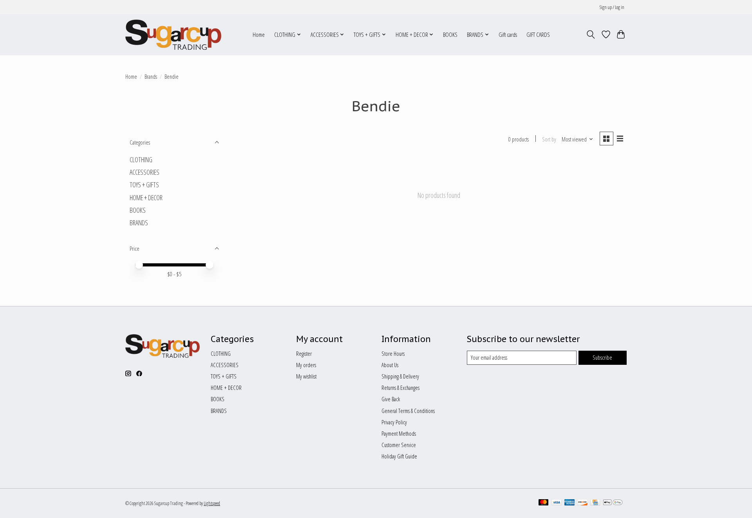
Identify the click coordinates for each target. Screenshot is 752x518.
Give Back (390, 399)
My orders (306, 365)
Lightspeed (212, 503)
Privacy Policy (394, 422)
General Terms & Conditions (408, 411)
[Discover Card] (582, 503)
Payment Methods (398, 433)
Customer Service (398, 445)
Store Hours (393, 353)
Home (259, 35)
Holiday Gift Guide (399, 456)
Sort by (549, 139)
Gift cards (508, 35)
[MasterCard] (544, 503)
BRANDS (139, 222)
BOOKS (450, 35)
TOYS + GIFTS (144, 184)
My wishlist (306, 376)
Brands (151, 76)
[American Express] (569, 503)
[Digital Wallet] (612, 503)
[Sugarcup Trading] (173, 34)
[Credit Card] (595, 503)
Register (304, 353)
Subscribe (602, 357)
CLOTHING (141, 159)
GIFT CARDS (538, 35)
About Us (389, 365)
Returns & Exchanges (400, 387)
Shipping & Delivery (400, 376)
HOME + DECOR (146, 197)
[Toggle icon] (591, 34)
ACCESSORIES (144, 172)
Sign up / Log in (612, 7)
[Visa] (556, 503)
